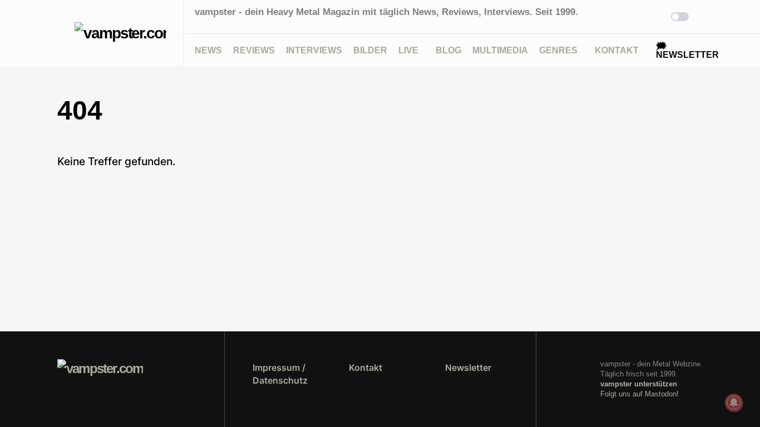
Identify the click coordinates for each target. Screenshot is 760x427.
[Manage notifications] (734, 402)
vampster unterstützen (638, 384)
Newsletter (468, 367)
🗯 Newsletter (687, 50)
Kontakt (365, 367)
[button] (60, 33)
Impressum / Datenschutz (280, 373)
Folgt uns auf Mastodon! (639, 394)
